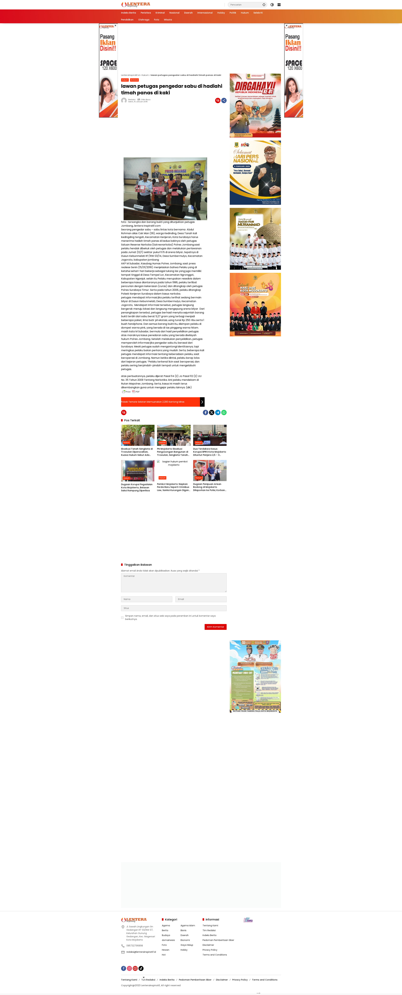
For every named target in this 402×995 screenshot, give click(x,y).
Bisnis (183, 929)
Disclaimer (208, 944)
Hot (164, 954)
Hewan (165, 949)
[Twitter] (211, 412)
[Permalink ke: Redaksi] (124, 100)
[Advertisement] (108, 70)
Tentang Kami (210, 925)
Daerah (185, 934)
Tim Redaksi (209, 929)
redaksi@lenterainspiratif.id (141, 951)
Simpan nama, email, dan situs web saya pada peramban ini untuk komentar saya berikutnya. (170, 617)
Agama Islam (188, 925)
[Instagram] (129, 967)
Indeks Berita (209, 934)
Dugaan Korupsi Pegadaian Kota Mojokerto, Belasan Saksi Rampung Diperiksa (136, 487)
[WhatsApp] (224, 412)
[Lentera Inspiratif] (135, 4)
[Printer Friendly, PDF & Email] (131, 391)
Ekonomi (185, 939)
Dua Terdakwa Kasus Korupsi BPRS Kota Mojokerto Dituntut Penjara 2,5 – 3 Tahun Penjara (209, 452)
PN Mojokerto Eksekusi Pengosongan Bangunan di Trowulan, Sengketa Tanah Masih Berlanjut (172, 452)
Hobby (184, 949)
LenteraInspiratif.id (130, 75)
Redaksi (132, 99)
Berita (165, 929)
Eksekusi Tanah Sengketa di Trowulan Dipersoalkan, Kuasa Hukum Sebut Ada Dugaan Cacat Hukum (137, 452)
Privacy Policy (210, 949)
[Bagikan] (224, 100)
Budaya (166, 934)
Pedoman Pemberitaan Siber (218, 939)
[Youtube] (135, 967)
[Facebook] (205, 412)
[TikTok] (141, 967)
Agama (166, 925)
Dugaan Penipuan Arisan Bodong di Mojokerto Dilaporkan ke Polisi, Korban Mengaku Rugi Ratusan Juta (209, 487)
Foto (164, 944)
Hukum (145, 75)
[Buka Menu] (279, 5)
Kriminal (134, 80)
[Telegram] (217, 412)
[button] (264, 4)
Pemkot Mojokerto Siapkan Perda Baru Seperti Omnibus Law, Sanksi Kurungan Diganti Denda (173, 487)
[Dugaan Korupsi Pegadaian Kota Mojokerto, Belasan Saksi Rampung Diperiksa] (138, 471)
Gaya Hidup (187, 944)
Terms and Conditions (215, 954)
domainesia (168, 939)
